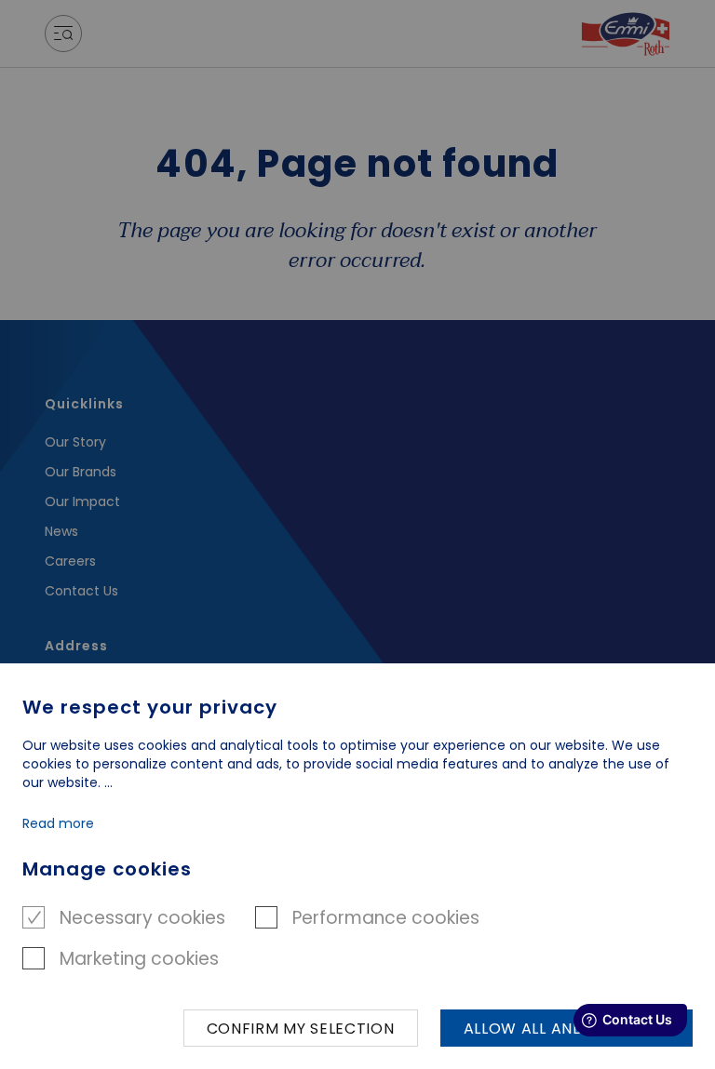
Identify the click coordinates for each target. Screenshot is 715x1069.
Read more (58, 823)
